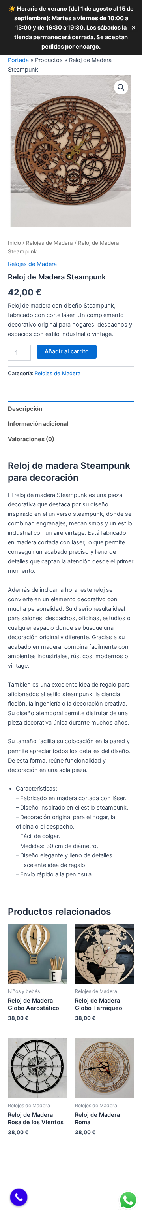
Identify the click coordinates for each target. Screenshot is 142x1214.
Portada (18, 60)
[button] (121, 87)
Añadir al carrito (67, 351)
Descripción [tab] (25, 408)
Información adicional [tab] (38, 423)
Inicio (14, 243)
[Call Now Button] (19, 1197)
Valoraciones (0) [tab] (31, 439)
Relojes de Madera (49, 243)
